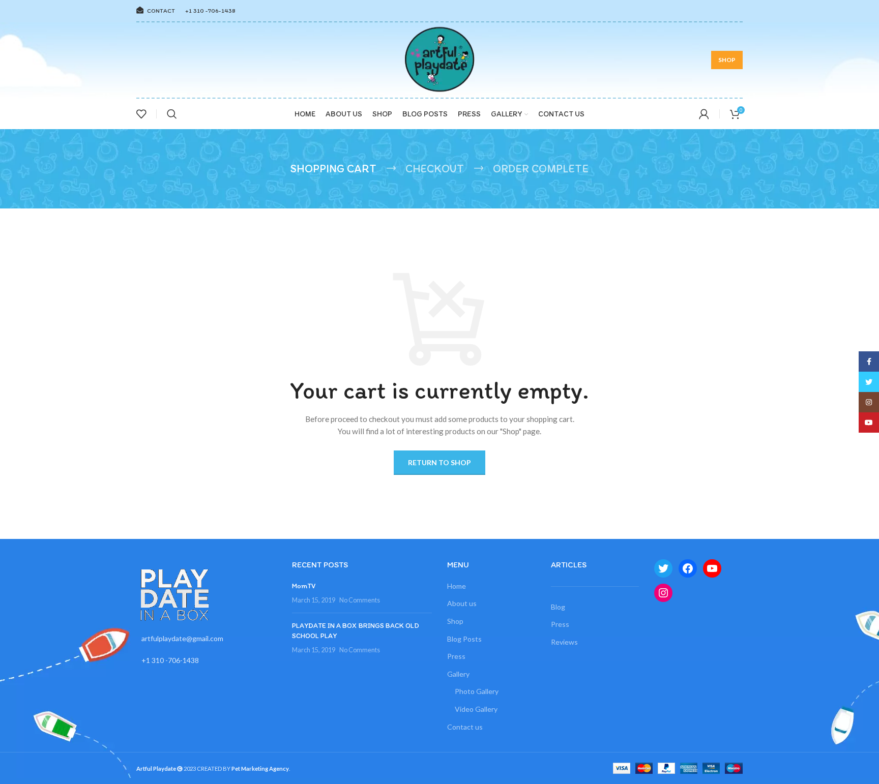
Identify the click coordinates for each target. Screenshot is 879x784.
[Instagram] (663, 593)
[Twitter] (663, 568)
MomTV (303, 586)
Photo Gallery (477, 691)
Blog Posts (464, 639)
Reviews (564, 642)
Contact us (465, 726)
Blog (558, 606)
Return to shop (439, 462)
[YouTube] (712, 568)
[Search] (172, 114)
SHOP (727, 60)
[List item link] (206, 638)
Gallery (458, 674)
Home (456, 586)
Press (456, 656)
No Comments (359, 600)
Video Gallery (476, 709)
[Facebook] (688, 568)
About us (462, 603)
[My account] (704, 114)
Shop (455, 621)
